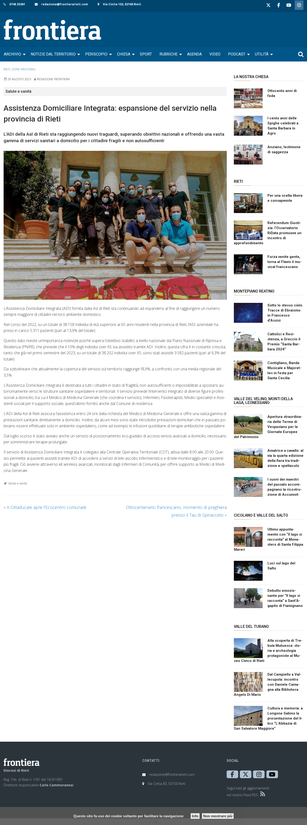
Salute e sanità (17, 483)
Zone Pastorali (23, 69)
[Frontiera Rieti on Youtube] (288, 5)
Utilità (261, 54)
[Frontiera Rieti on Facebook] (278, 5)
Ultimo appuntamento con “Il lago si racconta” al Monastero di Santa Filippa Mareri (268, 539)
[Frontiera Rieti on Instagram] (299, 5)
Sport (146, 54)
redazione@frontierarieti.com (64, 4)
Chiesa (123, 54)
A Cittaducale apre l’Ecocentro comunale (45, 507)
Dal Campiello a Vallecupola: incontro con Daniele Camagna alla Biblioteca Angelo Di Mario (267, 684)
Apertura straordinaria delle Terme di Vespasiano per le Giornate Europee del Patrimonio (268, 427)
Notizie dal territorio (53, 54)
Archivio (12, 54)
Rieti (7, 69)
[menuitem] (13, 54)
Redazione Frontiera (53, 79)
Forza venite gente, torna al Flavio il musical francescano (284, 262)
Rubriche (168, 54)
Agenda (194, 54)
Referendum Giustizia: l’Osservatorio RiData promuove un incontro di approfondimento (267, 233)
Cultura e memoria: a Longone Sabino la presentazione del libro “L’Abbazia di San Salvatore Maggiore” (268, 718)
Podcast (236, 54)
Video (214, 54)
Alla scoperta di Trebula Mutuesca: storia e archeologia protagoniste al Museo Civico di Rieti (268, 650)
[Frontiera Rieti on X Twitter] (268, 5)
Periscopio (96, 54)
